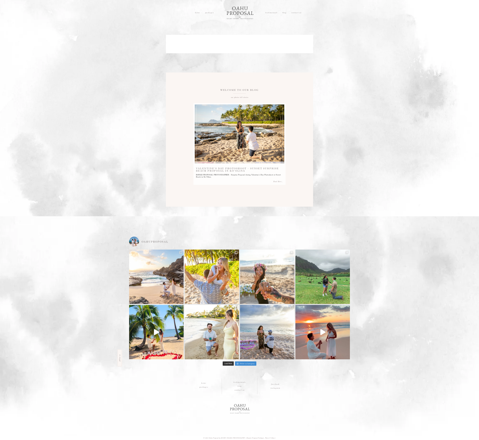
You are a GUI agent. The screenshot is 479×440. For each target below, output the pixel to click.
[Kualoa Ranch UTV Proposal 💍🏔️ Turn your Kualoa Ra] (322, 277)
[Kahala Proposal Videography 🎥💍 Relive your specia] (156, 332)
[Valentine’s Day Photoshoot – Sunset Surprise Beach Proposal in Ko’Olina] (239, 134)
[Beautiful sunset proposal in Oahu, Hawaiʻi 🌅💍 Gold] (322, 332)
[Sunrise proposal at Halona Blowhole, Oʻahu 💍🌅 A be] (156, 277)
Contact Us (296, 12)
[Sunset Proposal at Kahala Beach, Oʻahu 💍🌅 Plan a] (212, 332)
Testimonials (271, 12)
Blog (284, 12)
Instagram (275, 388)
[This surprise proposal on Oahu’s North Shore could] (267, 332)
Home (197, 12)
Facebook (275, 384)
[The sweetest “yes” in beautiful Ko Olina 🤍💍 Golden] (212, 277)
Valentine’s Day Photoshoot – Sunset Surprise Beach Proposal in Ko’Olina (237, 169)
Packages (209, 12)
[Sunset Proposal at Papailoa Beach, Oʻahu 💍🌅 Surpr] (267, 277)
